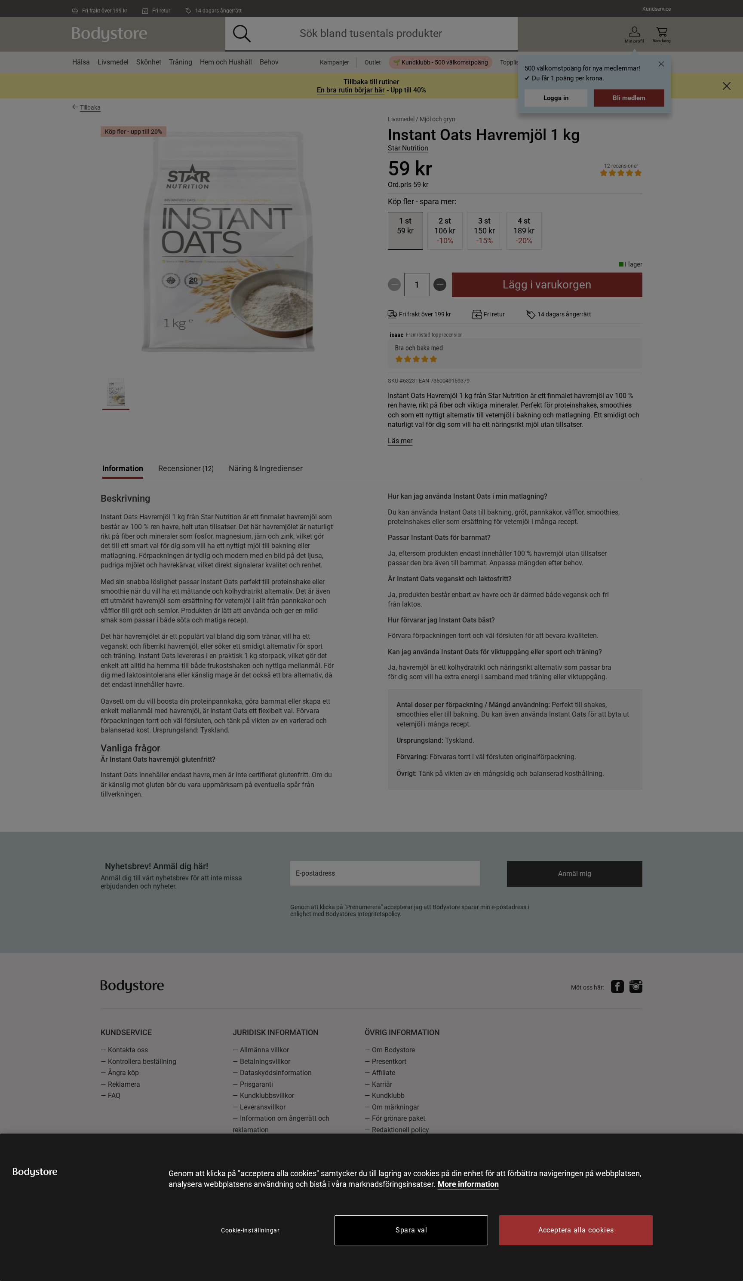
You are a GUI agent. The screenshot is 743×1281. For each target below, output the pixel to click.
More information (468, 1184)
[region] (371, 1207)
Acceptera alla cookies (576, 1230)
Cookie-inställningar (250, 1230)
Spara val (411, 1230)
